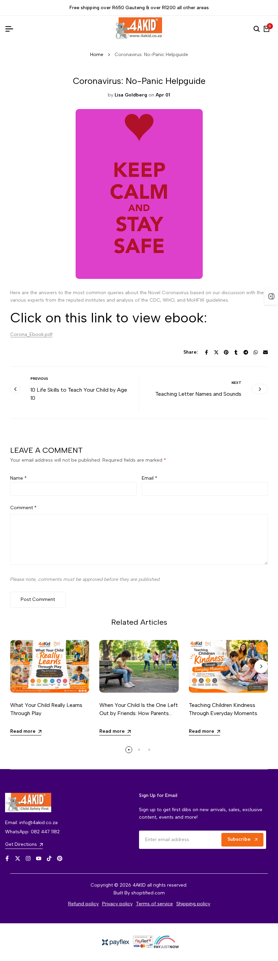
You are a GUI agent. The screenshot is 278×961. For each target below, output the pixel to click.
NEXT (236, 382)
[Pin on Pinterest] (226, 352)
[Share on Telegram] (245, 352)
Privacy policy (117, 904)
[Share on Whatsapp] (255, 352)
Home (96, 54)
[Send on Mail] (265, 352)
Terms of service (154, 904)
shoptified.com (148, 893)
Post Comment (38, 599)
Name (18, 478)
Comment (23, 508)
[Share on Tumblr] (236, 352)
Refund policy (83, 904)
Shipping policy (193, 904)
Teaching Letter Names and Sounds (198, 394)
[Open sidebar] (271, 296)
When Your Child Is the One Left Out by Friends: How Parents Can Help (138, 713)
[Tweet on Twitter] (216, 352)
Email (149, 478)
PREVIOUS (39, 378)
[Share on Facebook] (206, 352)
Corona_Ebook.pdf (31, 334)
